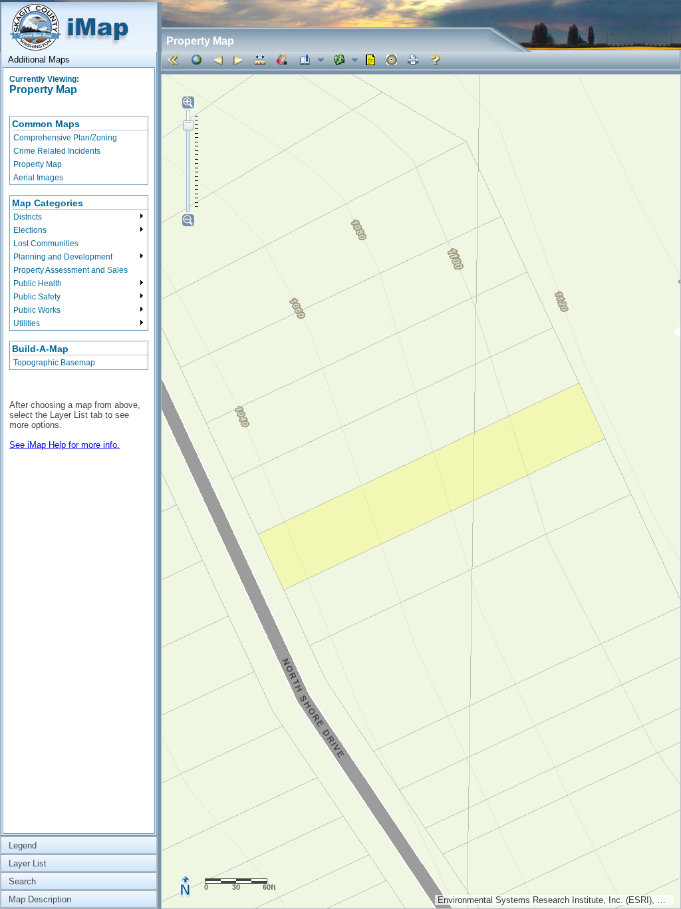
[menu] (78, 150)
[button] (175, 60)
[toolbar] (421, 60)
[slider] (188, 125)
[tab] (79, 60)
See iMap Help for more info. (64, 445)
